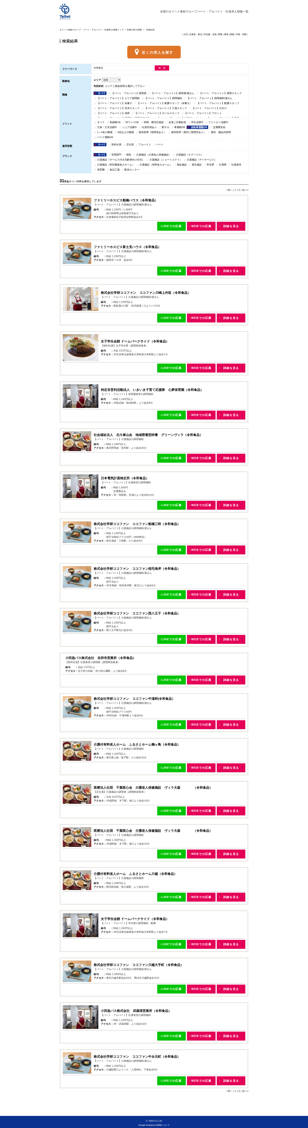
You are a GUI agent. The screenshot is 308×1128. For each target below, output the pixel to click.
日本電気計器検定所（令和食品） (125, 478)
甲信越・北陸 (210, 34)
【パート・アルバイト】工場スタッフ (166, 108)
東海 (226, 34)
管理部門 (116, 154)
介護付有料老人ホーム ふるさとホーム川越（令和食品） (135, 874)
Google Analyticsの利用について (154, 1125)
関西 (232, 34)
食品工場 (115, 169)
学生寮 (210, 164)
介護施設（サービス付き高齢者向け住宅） (121, 159)
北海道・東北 (195, 34)
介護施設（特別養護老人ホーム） (116, 164)
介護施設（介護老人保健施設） (153, 154)
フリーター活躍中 (218, 122)
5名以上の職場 (125, 132)
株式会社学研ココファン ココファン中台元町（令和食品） (137, 1056)
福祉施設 (182, 164)
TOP (2, 1111)
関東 (220, 34)
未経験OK (115, 122)
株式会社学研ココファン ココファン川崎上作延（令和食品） (146, 292)
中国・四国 (241, 34)
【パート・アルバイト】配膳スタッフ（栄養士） (164, 103)
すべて (102, 93)
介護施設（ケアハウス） (189, 154)
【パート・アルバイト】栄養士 (114, 103)
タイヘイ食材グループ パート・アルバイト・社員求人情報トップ (92, 30)
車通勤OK (179, 127)
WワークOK (132, 122)
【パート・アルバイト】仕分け (209, 108)
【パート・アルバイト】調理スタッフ (220, 93)
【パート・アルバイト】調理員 (128, 93)
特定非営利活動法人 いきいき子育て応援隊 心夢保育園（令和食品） (152, 390)
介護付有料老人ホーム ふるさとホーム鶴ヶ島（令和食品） (137, 744)
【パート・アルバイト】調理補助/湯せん (209, 98)
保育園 (101, 169)
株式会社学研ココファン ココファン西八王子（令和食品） (137, 613)
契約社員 (116, 144)
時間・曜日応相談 (154, 122)
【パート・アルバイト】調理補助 (163, 98)
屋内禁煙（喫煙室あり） (152, 132)
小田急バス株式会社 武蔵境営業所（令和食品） (136, 1011)
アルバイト (145, 144)
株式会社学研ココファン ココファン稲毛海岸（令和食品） (137, 568)
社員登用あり (149, 127)
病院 (128, 154)
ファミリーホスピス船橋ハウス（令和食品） (126, 200)
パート (159, 144)
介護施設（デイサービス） (202, 159)
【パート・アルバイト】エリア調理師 (118, 98)
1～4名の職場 (104, 132)
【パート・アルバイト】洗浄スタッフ (118, 108)
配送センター (131, 169)
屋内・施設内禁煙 (221, 132)
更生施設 (197, 164)
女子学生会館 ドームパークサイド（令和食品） (135, 341)
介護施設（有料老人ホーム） (156, 164)
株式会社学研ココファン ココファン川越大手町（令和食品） (139, 965)
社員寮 (223, 164)
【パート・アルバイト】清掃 (113, 113)
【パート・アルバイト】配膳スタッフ (218, 103)
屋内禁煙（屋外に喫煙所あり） (188, 132)
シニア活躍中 (129, 127)
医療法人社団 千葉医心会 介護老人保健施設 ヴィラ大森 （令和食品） (153, 787)
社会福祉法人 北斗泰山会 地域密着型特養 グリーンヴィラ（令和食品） (148, 435)
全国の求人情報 (134, 30)
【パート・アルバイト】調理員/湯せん (172, 93)
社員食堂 (236, 164)
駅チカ (165, 127)
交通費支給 (219, 127)
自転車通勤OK (199, 127)
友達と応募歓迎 (177, 122)
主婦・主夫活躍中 (107, 127)
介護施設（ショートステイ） (166, 159)
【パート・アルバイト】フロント (203, 113)
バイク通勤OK (105, 137)
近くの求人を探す (157, 52)
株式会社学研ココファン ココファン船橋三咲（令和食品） (137, 524)
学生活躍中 (197, 122)
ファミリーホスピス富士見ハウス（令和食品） (127, 247)
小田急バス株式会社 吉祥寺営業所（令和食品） (100, 658)
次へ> (245, 189)
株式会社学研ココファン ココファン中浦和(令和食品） (134, 698)
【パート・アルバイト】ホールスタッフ (157, 113)
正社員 (130, 144)
